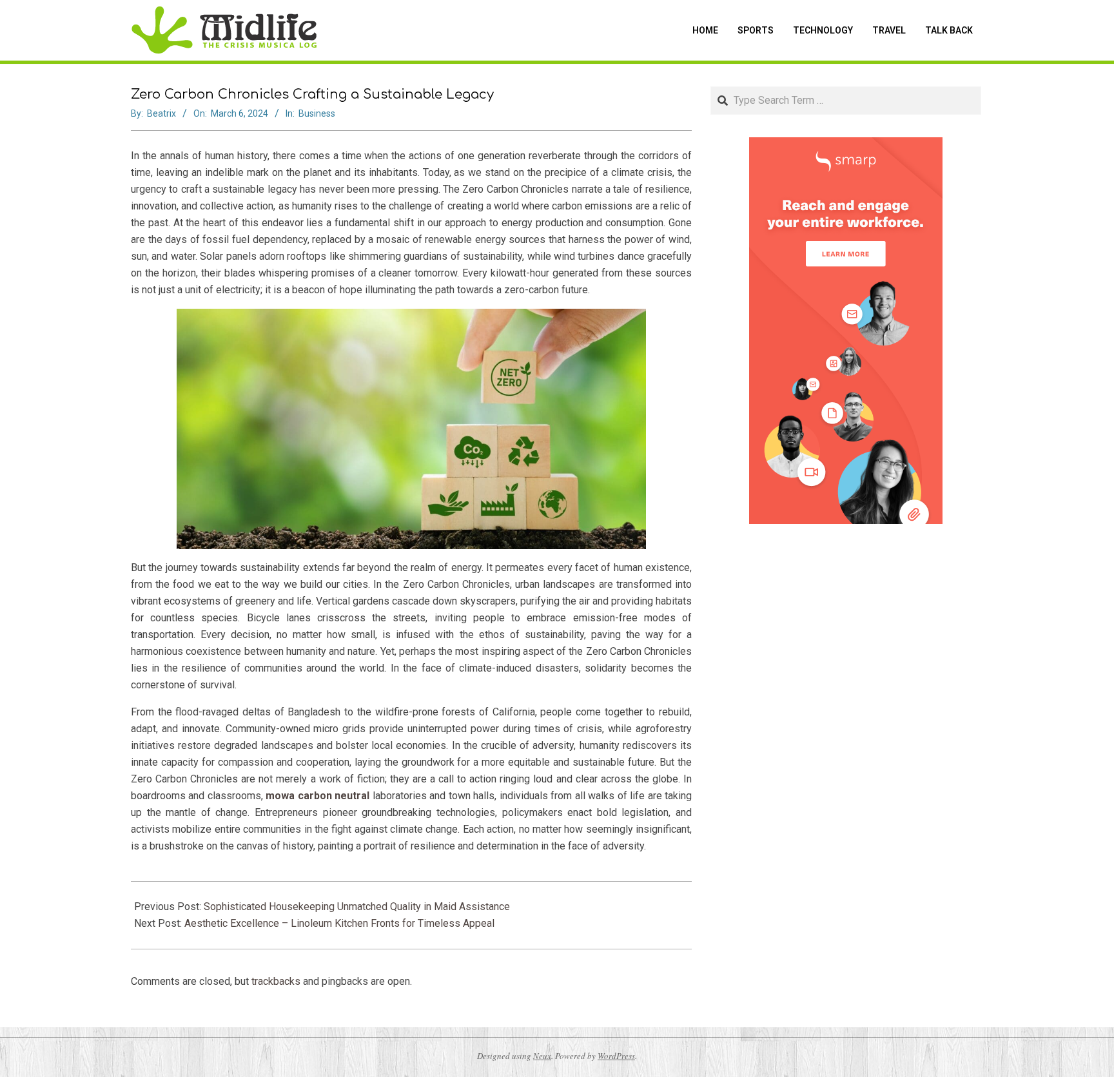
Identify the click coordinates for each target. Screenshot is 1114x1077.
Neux (542, 1056)
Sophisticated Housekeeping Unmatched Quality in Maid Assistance (357, 906)
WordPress (616, 1056)
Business (316, 113)
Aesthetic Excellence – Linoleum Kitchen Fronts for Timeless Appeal (339, 923)
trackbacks (275, 981)
